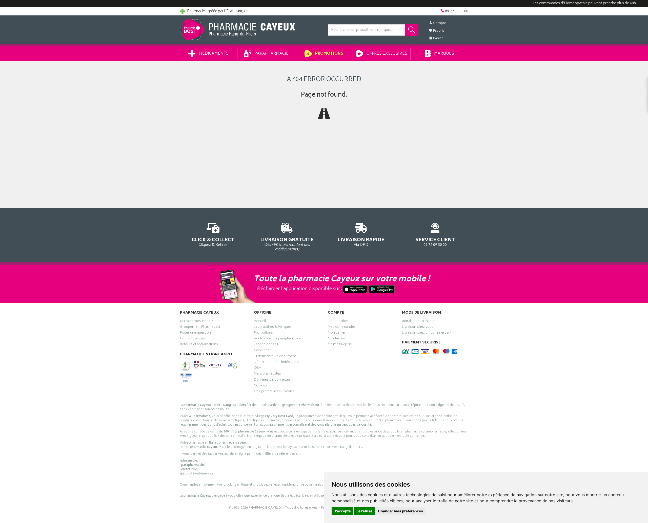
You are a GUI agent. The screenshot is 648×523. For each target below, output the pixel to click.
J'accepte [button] (342, 511)
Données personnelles (272, 380)
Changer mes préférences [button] (400, 511)
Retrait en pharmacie (418, 321)
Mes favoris (337, 339)
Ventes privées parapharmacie (278, 339)
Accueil (260, 321)
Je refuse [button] (364, 511)
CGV (257, 368)
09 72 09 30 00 (435, 241)
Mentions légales (267, 374)
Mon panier (337, 333)
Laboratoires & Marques (273, 327)
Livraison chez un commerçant (426, 333)
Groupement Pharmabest (200, 327)
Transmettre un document (275, 356)
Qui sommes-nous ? (196, 321)
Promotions (328, 53)
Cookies (260, 386)
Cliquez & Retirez (213, 241)
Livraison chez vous (417, 327)
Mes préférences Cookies (274, 392)
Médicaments (213, 53)
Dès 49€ (287, 244)
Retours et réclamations (199, 344)
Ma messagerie (340, 344)
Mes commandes (342, 327)
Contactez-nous (193, 339)
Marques (443, 53)
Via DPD (361, 241)
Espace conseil (266, 344)
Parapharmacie (271, 53)
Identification (338, 321)
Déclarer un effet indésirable (276, 362)
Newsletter (262, 351)
